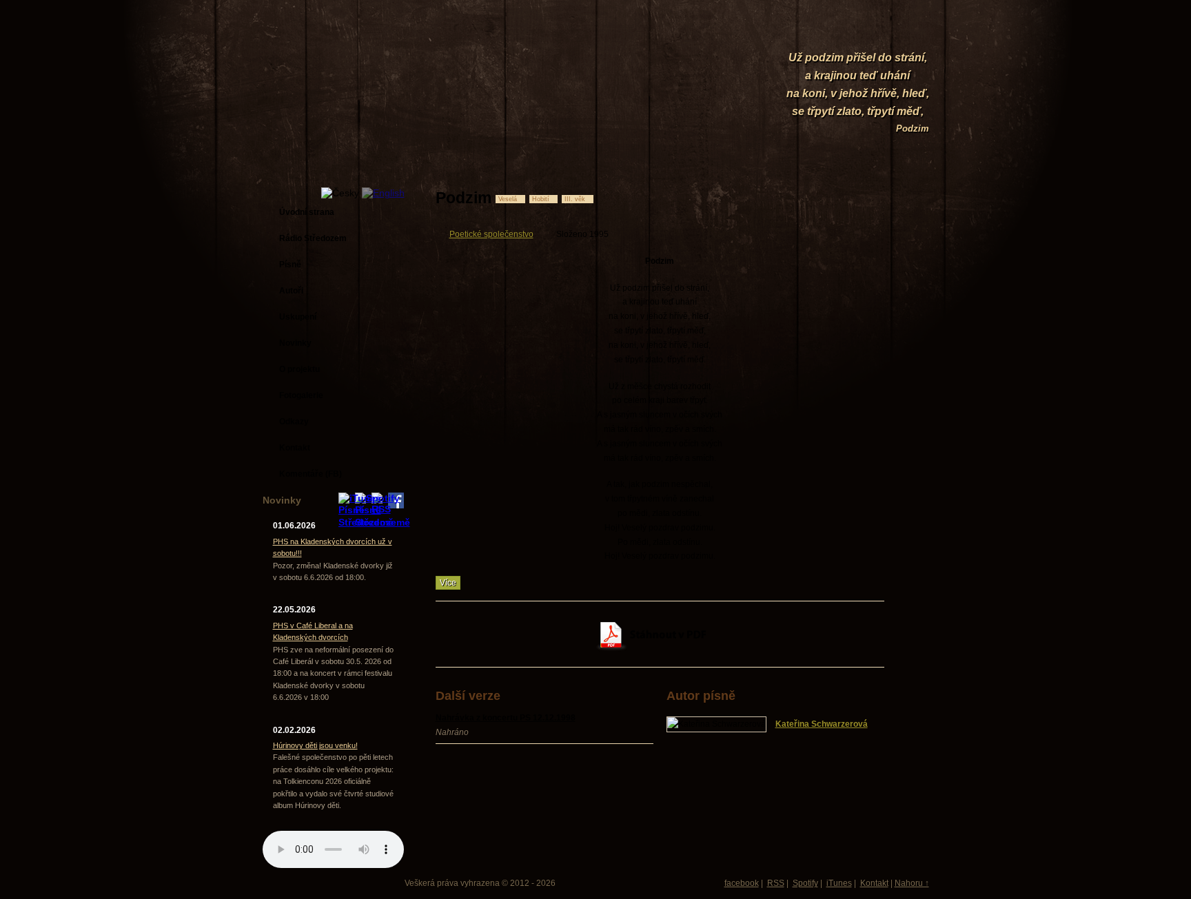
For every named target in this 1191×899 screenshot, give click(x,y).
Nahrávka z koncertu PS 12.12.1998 (506, 718)
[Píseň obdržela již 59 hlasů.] (837, 197)
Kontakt (874, 883)
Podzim (912, 128)
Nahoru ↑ (912, 883)
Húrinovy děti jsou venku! (315, 745)
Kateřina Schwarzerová (821, 724)
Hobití (540, 199)
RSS (775, 883)
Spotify (805, 883)
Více (448, 583)
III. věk (574, 199)
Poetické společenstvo (491, 234)
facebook (741, 883)
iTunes (839, 883)
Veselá (507, 199)
